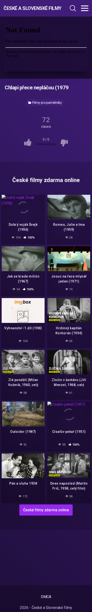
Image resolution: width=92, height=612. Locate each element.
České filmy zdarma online (46, 510)
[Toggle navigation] (84, 8)
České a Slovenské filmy (29, 8)
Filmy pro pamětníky (47, 102)
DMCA (46, 597)
